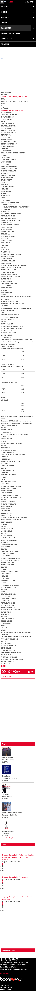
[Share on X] (3, 666)
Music (4, 12)
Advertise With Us (10, 33)
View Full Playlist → (9, 838)
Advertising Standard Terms (10, 965)
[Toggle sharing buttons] (2, 864)
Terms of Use (23, 962)
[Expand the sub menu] (33, 6)
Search (5, 44)
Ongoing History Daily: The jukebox (15, 877)
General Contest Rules (8, 967)
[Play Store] (32, 671)
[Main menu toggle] (2, 2)
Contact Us (4, 962)
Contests (6, 23)
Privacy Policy (13, 962)
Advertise (23, 965)
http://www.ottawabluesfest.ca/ (12, 110)
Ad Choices (4, 974)
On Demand (6, 39)
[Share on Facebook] (1, 666)
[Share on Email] (4, 666)
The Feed (5, 17)
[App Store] (29, 671)
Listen (31, 2)
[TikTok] (18, 671)
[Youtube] (14, 671)
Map (25, 97)
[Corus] (0, 971)
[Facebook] (3, 671)
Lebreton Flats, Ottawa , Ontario (12, 97)
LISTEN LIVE (6, 676)
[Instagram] (10, 671)
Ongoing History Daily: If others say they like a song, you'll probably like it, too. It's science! (18, 857)
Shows (4, 7)
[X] (7, 671)
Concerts (6, 28)
